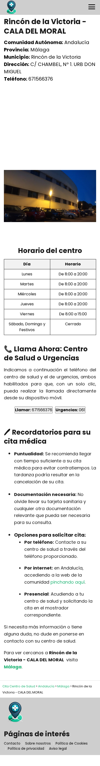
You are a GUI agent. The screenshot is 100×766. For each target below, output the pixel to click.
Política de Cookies (72, 743)
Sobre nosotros (38, 743)
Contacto (12, 743)
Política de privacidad (26, 748)
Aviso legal (58, 748)
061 (70, 410)
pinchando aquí (67, 582)
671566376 (33, 410)
